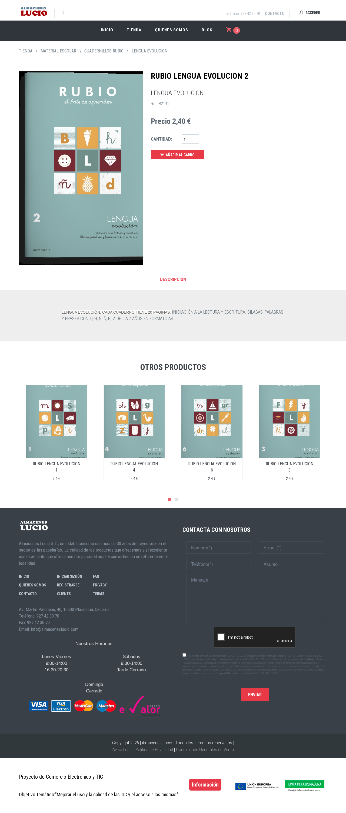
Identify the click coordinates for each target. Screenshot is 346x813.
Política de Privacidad (154, 749)
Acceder (312, 13)
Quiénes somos (32, 585)
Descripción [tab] (173, 279)
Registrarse (68, 585)
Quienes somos (171, 30)
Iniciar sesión (69, 576)
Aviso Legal (122, 749)
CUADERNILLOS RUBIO (104, 51)
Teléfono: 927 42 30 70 (242, 13)
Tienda (134, 30)
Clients (64, 594)
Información (205, 784)
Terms (98, 594)
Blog (207, 30)
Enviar (255, 694)
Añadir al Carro (180, 155)
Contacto (275, 13)
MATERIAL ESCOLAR (58, 51)
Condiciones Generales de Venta (205, 749)
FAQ (96, 576)
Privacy (100, 585)
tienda (25, 51)
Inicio (107, 30)
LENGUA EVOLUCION (149, 51)
